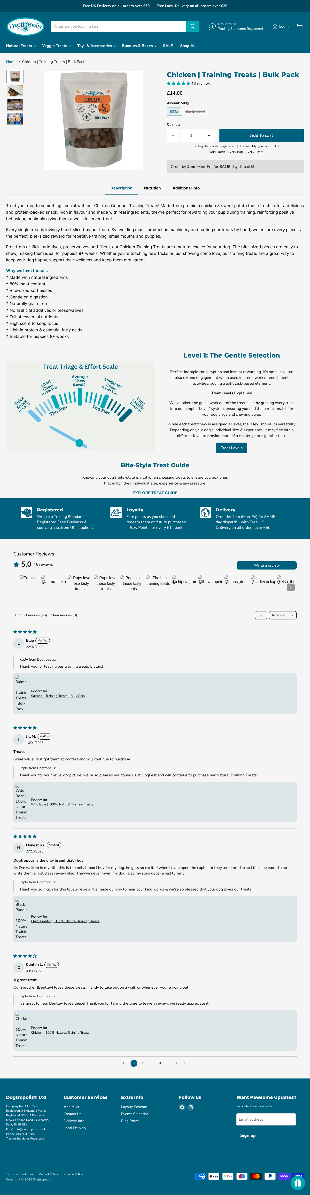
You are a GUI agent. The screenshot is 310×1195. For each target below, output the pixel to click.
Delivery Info (74, 1120)
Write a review (267, 565)
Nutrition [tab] (152, 188)
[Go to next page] (185, 1063)
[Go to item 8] (210, 587)
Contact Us (72, 1113)
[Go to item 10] (263, 587)
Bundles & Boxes (138, 45)
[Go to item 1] (27, 587)
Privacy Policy (73, 1174)
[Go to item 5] (132, 587)
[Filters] (261, 615)
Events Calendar (134, 1113)
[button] (281, 27)
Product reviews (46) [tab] (31, 615)
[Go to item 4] (106, 587)
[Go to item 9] (237, 587)
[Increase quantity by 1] (209, 135)
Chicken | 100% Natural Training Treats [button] (60, 1032)
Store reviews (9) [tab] (64, 615)
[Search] (192, 26)
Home (11, 62)
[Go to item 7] (184, 587)
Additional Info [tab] (186, 188)
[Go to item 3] (80, 587)
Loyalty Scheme (134, 1106)
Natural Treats (19, 45)
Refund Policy (48, 1174)
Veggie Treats (55, 45)
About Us (71, 1106)
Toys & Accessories (95, 45)
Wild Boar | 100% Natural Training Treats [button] (62, 804)
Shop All (188, 45)
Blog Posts (130, 1120)
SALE (168, 45)
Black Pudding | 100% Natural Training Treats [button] (65, 921)
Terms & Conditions (19, 1174)
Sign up (248, 1135)
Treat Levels (232, 448)
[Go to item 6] (158, 587)
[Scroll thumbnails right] (291, 587)
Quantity (173, 124)
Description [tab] (121, 188)
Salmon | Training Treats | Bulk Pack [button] (58, 696)
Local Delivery (75, 1127)
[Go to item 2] (53, 587)
